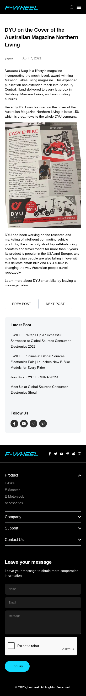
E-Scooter (12, 490)
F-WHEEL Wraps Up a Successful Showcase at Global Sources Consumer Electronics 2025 (41, 340)
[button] (71, 7)
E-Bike (10, 483)
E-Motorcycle (15, 496)
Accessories (14, 503)
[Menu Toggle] (78, 7)
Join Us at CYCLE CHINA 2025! (34, 377)
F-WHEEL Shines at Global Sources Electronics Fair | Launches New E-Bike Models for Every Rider (40, 361)
